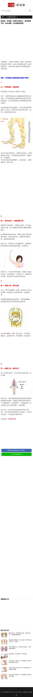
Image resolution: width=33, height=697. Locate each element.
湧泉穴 (15, 160)
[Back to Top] (16, 695)
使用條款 (30, 692)
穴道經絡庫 (6, 692)
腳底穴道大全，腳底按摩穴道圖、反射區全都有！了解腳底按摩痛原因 (19, 633)
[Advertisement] (16, 46)
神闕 (8, 333)
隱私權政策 (26, 692)
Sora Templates (19, 692)
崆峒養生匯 (12, 419)
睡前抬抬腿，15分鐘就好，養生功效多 (18, 654)
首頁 (3, 17)
